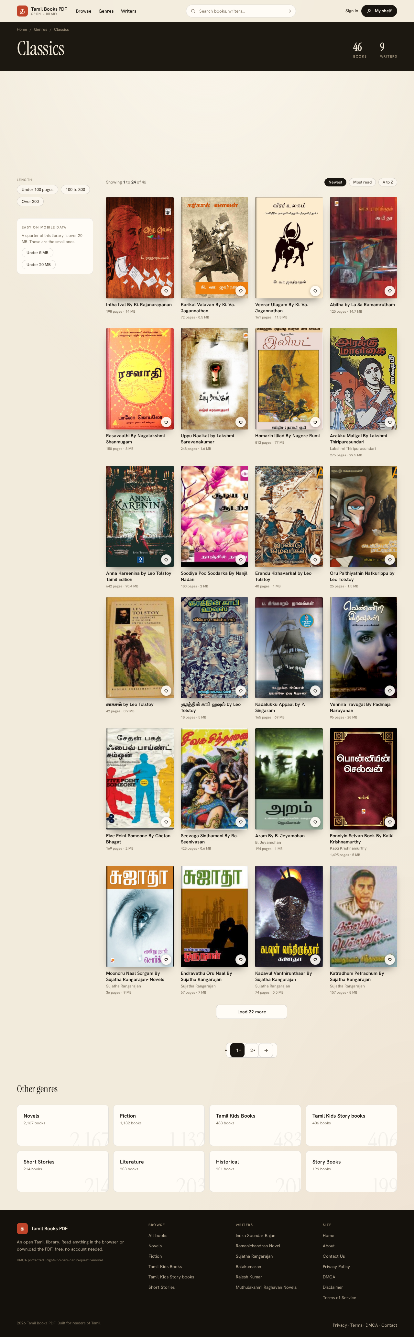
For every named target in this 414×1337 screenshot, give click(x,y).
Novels (155, 1246)
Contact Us (334, 1256)
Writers (128, 11)
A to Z (388, 182)
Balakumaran (248, 1266)
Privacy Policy (336, 1266)
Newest (335, 182)
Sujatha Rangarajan (254, 1256)
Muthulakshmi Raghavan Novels (266, 1287)
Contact (389, 1325)
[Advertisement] (207, 119)
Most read (362, 182)
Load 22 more (251, 1012)
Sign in (351, 11)
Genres (106, 11)
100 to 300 (75, 189)
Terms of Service (339, 1297)
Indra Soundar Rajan (255, 1235)
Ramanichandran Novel (258, 1246)
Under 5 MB (38, 252)
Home (22, 30)
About (329, 1246)
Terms (356, 1325)
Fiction (155, 1256)
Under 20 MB (39, 264)
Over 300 (30, 201)
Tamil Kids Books (165, 1266)
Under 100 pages (37, 189)
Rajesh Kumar (249, 1277)
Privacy (340, 1325)
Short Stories (161, 1287)
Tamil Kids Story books (171, 1277)
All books (157, 1235)
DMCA (329, 1277)
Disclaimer (333, 1287)
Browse (84, 11)
